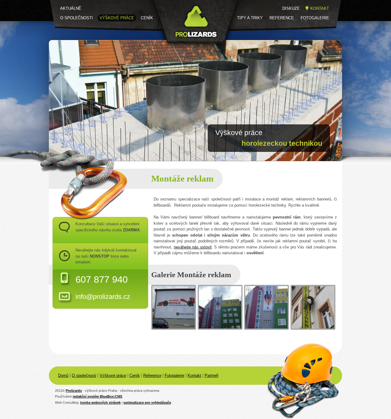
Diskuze (291, 8)
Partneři (211, 375)
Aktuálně (70, 8)
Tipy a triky (250, 18)
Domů (63, 375)
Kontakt (319, 8)
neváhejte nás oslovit (193, 247)
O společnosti (76, 18)
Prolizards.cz (173, 48)
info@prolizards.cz (102, 296)
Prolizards (74, 390)
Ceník (147, 18)
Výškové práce (117, 18)
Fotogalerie (315, 18)
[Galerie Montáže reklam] (173, 307)
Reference (281, 18)
